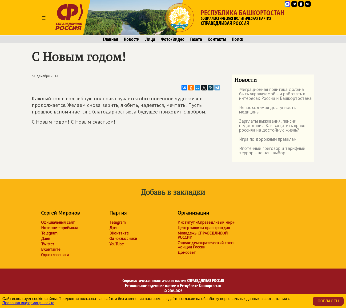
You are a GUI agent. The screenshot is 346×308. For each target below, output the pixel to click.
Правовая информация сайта (28, 303)
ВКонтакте (50, 249)
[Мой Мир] (197, 87)
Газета (196, 39)
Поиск (237, 39)
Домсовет (187, 252)
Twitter (47, 244)
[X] (204, 87)
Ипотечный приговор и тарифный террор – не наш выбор (269, 151)
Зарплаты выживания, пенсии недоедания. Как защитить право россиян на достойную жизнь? (270, 126)
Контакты (217, 39)
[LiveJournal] (210, 87)
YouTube (116, 244)
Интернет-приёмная (59, 228)
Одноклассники (55, 255)
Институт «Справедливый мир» (206, 222)
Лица (150, 39)
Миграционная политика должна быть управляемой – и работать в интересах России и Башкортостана (273, 94)
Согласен (328, 301)
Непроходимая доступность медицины (265, 110)
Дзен (45, 238)
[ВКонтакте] (184, 87)
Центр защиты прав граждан (204, 228)
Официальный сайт (58, 222)
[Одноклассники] (191, 87)
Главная (110, 39)
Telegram (49, 233)
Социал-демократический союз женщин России (205, 245)
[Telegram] (217, 87)
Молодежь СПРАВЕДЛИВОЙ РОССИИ (203, 235)
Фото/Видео (173, 39)
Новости (132, 39)
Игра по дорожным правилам (265, 140)
